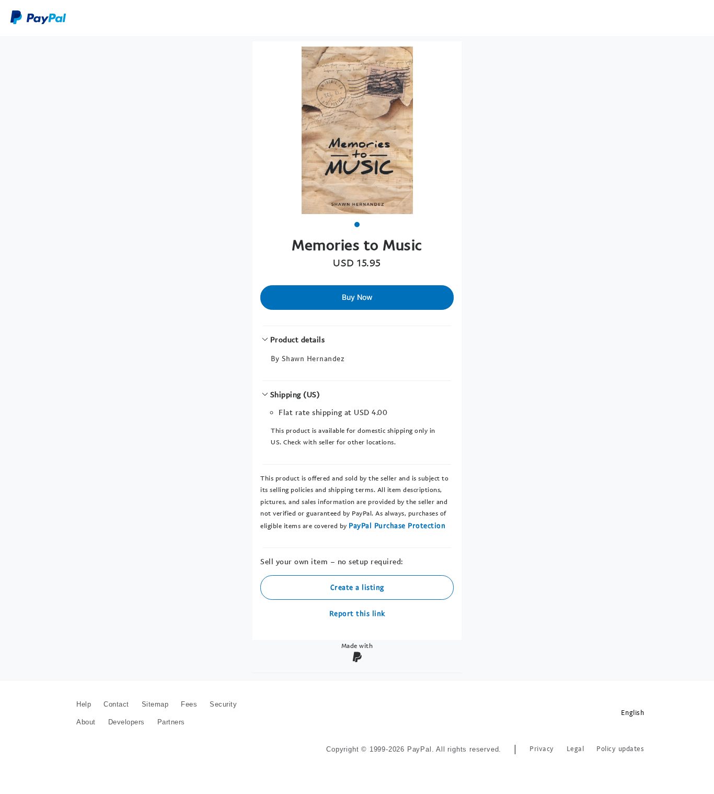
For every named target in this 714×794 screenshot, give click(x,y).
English (632, 712)
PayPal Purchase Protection (397, 525)
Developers (126, 722)
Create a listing (357, 587)
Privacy (541, 748)
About (86, 722)
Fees (189, 704)
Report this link (357, 613)
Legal (575, 748)
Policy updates (620, 748)
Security (223, 704)
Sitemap (155, 704)
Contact (116, 704)
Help (83, 704)
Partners (171, 722)
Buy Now (357, 297)
